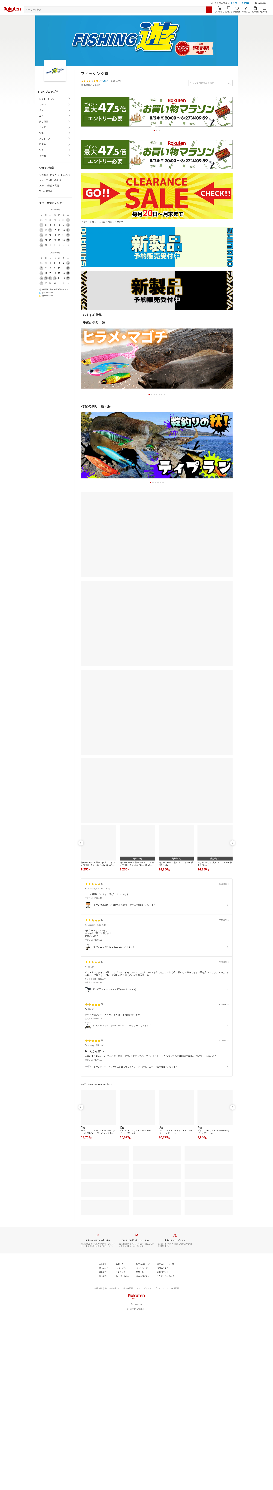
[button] (262, 11)
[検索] (209, 17)
